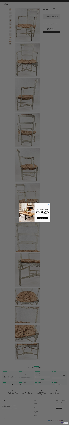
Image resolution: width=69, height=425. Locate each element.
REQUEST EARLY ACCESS (42, 218)
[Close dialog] (49, 204)
